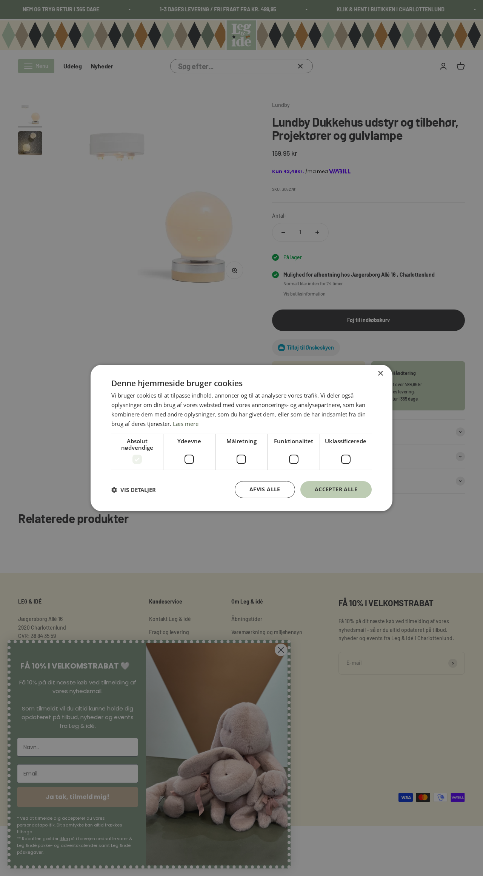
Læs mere (185, 423)
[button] (133, 490)
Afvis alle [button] (264, 489)
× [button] (380, 373)
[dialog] (241, 438)
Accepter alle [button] (336, 489)
